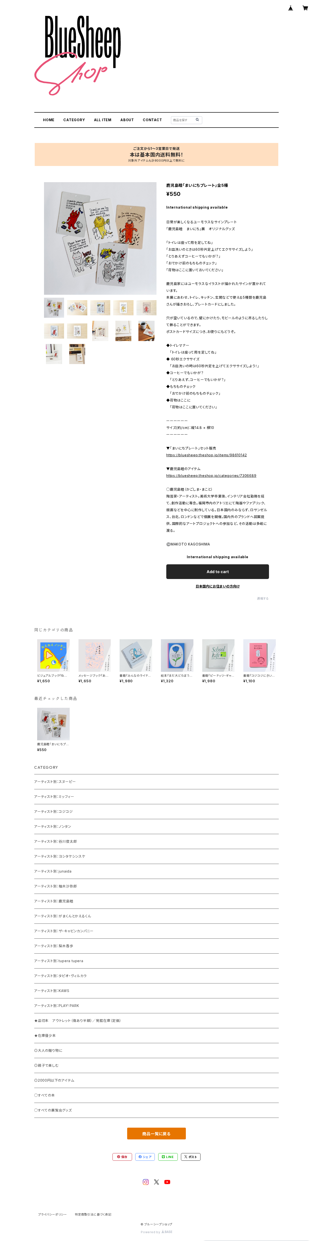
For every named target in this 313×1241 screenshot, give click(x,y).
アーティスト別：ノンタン (52, 826)
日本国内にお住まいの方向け (218, 586)
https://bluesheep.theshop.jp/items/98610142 (206, 455)
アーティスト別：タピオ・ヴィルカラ (60, 976)
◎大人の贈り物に (48, 1050)
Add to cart (218, 571)
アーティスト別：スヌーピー (55, 782)
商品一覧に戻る (156, 1133)
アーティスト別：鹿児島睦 (53, 901)
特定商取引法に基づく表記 (93, 1214)
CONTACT (152, 120)
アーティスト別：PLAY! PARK (56, 1006)
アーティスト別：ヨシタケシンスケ (59, 856)
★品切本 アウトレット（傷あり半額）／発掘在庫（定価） (78, 1020)
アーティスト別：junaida (53, 871)
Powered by (151, 1232)
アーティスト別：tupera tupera (58, 961)
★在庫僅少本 (45, 1035)
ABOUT (127, 120)
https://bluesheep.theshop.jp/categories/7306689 (211, 475)
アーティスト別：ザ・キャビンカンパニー (64, 931)
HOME (49, 120)
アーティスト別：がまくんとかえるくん (62, 916)
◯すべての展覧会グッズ (53, 1110)
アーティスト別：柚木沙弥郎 (55, 886)
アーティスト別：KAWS (51, 991)
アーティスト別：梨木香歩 (53, 946)
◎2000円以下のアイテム (54, 1080)
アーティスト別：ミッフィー (54, 796)
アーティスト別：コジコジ (53, 811)
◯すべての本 (44, 1095)
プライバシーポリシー (52, 1214)
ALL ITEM (103, 120)
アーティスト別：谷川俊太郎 (55, 841)
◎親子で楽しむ (46, 1065)
